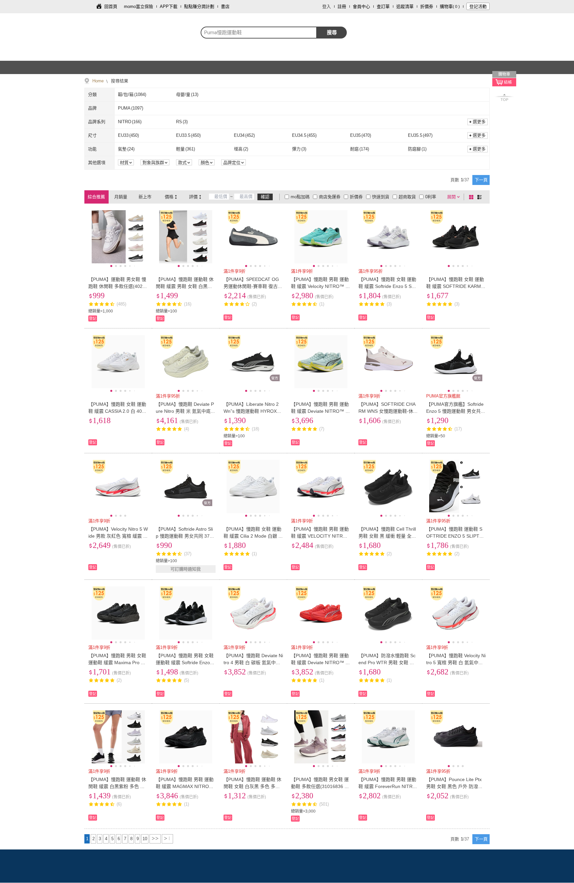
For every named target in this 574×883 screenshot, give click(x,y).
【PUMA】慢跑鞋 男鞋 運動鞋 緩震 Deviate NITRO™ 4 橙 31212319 (320, 662)
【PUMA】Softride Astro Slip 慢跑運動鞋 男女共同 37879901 (185, 536)
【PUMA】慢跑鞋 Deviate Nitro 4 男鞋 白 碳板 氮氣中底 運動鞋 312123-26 (253, 662)
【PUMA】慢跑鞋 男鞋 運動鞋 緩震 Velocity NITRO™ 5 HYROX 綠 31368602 (320, 286)
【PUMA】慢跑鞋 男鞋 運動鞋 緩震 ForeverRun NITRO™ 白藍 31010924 (387, 786)
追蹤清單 (405, 6)
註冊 (341, 6)
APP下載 (168, 6)
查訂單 (383, 6)
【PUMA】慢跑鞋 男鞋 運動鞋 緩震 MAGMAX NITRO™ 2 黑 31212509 (185, 786)
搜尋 (332, 32)
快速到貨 (380, 196)
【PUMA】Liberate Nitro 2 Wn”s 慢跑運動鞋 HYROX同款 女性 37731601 (252, 411)
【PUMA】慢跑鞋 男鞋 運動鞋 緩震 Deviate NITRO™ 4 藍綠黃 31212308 (320, 411)
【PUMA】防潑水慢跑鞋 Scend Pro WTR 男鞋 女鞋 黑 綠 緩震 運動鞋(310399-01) (387, 662)
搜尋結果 (119, 80)
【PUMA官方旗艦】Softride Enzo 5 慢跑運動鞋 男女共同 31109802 (455, 411)
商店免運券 (329, 196)
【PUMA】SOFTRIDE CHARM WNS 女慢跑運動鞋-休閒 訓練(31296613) (388, 411)
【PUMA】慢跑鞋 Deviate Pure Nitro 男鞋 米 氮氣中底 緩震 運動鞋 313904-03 (185, 411)
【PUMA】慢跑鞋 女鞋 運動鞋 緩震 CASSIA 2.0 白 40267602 (117, 411)
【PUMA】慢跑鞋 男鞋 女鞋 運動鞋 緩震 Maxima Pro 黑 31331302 (117, 662)
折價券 (426, 6)
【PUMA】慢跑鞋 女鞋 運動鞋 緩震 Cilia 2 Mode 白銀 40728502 (252, 536)
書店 (225, 6)
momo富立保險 (138, 6)
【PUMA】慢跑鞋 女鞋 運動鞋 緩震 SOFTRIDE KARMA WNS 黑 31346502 (455, 286)
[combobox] (258, 32)
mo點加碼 (300, 196)
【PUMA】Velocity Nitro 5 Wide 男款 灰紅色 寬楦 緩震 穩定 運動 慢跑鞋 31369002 (118, 536)
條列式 (480, 197)
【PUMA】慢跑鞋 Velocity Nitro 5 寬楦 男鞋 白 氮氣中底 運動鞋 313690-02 (456, 662)
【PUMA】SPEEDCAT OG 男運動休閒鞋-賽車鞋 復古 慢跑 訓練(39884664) (251, 286)
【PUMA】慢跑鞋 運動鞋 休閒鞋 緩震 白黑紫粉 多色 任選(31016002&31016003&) (117, 786)
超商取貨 (407, 196)
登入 (326, 6)
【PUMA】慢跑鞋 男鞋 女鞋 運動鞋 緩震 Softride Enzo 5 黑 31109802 (185, 662)
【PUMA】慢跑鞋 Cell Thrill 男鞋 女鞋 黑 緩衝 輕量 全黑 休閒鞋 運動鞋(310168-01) (387, 536)
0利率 (430, 196)
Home (98, 80)
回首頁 (110, 6)
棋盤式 (472, 197)
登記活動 (478, 6)
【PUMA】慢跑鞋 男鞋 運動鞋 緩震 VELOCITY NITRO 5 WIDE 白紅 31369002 (320, 536)
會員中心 (361, 6)
